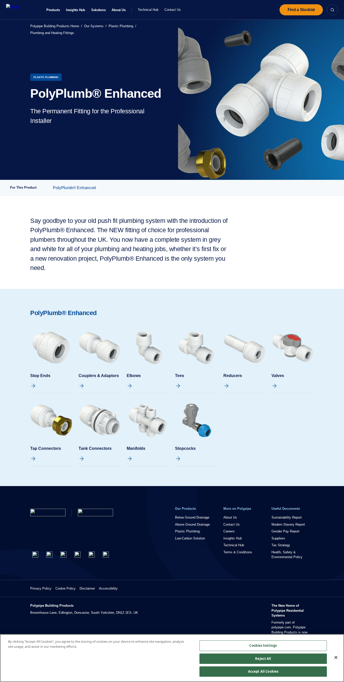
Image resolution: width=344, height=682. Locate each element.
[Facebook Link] (35, 555)
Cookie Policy (65, 588)
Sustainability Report (286, 517)
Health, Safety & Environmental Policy (286, 554)
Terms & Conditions (237, 552)
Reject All (263, 658)
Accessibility (108, 588)
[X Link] (49, 555)
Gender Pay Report (285, 531)
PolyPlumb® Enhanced (74, 188)
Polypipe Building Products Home (54, 26)
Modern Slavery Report (288, 524)
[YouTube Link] (92, 555)
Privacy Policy (40, 588)
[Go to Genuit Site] (95, 512)
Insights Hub (75, 10)
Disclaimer (87, 588)
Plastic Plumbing (121, 26)
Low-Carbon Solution (190, 538)
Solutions (98, 10)
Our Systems (94, 26)
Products (53, 10)
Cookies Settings (263, 645)
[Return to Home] (47, 512)
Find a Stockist (301, 10)
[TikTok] (106, 555)
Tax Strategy (280, 545)
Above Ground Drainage (192, 524)
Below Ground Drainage (192, 517)
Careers (229, 531)
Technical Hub (148, 10)
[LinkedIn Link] (78, 555)
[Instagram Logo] (63, 555)
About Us (118, 10)
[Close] (335, 657)
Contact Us (172, 10)
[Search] (332, 9)
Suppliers (278, 538)
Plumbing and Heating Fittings (52, 33)
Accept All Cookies (263, 671)
